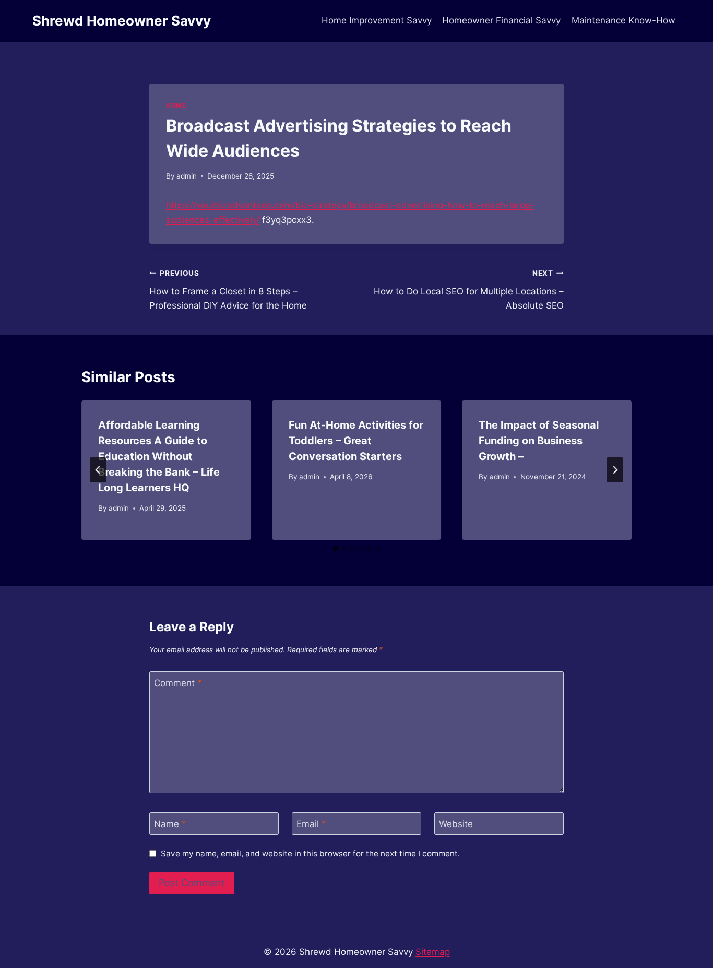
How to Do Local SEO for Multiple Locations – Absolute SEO (469, 290)
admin (186, 176)
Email (311, 824)
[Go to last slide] (98, 469)
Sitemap (432, 952)
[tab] (335, 548)
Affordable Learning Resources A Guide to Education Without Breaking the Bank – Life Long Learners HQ (159, 456)
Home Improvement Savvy (377, 20)
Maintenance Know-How (623, 20)
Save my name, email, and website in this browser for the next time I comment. (310, 853)
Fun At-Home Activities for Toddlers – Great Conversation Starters (356, 441)
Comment (178, 683)
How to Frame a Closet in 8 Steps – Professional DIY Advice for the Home (228, 290)
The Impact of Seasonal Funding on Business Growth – (539, 441)
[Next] (615, 469)
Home (176, 105)
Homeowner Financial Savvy (501, 20)
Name (170, 824)
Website (456, 824)
